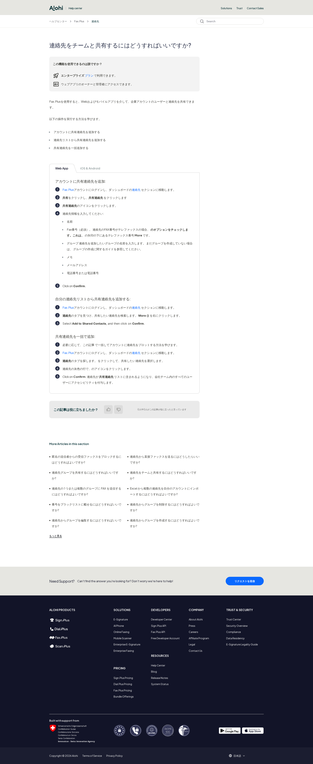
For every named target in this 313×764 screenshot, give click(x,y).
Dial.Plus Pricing (123, 684)
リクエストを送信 (245, 581)
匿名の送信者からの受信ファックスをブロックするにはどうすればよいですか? (86, 459)
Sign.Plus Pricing (123, 677)
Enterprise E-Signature (127, 644)
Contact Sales (255, 8)
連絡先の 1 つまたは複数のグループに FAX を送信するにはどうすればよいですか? (86, 491)
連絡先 (95, 21)
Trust (239, 8)
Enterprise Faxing (124, 650)
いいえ (118, 409)
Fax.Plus (79, 21)
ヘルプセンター (58, 21)
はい (108, 409)
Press (192, 625)
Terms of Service (92, 755)
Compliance (233, 631)
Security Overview (237, 625)
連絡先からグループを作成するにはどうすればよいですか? (164, 523)
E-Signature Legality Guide (242, 644)
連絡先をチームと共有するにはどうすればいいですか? (163, 475)
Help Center (158, 665)
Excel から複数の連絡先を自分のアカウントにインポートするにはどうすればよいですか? (164, 491)
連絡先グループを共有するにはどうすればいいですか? (85, 475)
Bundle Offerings (124, 696)
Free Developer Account (165, 638)
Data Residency (235, 638)
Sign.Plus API (158, 625)
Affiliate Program (199, 638)
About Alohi (196, 619)
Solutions (226, 8)
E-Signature (121, 619)
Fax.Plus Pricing (123, 690)
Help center (75, 8)
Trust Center (233, 619)
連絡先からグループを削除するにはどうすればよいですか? (164, 507)
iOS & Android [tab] (90, 168)
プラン (89, 75)
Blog (154, 671)
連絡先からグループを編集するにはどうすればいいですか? (86, 523)
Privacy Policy (114, 755)
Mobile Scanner (123, 638)
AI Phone (119, 625)
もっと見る (55, 535)
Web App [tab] (61, 168)
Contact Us (195, 650)
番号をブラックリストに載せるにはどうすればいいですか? (86, 507)
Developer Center (161, 619)
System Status (160, 684)
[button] (238, 755)
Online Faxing (121, 631)
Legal (192, 644)
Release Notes (159, 677)
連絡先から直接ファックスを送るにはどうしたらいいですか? (164, 459)
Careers (193, 631)
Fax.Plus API (158, 631)
